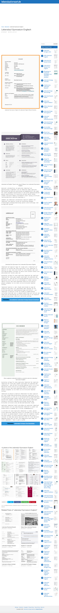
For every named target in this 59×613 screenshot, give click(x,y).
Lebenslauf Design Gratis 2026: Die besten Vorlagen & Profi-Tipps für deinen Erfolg (48, 484)
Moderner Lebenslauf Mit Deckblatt (47, 278)
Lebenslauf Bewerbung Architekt (46, 150)
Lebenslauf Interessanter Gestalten (47, 526)
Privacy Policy (31, 607)
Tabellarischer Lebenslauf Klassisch (47, 87)
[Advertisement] (29, 16)
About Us (42, 607)
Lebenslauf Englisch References (46, 584)
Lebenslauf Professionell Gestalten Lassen (48, 365)
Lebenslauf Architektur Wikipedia (46, 327)
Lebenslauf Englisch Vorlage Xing (48, 176)
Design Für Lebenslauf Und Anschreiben (47, 160)
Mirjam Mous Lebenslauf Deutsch (28, 527)
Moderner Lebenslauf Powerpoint (46, 404)
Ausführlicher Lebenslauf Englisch (47, 547)
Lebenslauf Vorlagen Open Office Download (48, 188)
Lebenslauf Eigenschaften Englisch (47, 139)
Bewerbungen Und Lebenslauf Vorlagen (48, 182)
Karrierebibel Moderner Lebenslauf (47, 451)
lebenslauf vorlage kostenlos (29, 609)
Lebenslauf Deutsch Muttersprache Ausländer (48, 513)
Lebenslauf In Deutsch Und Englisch (47, 67)
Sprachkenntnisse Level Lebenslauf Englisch (48, 478)
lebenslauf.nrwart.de (11, 1)
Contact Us (21, 607)
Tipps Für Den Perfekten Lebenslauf (47, 392)
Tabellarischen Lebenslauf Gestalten (47, 375)
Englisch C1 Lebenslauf (26, 545)
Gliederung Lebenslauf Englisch (46, 440)
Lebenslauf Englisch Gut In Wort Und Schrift (48, 386)
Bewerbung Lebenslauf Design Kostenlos (48, 507)
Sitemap (16, 607)
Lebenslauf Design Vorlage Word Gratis (48, 310)
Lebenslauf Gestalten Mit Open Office (48, 338)
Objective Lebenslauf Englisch (46, 472)
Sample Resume (39, 609)
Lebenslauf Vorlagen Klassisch (9, 545)
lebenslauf (4, 32)
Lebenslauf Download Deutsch (9, 527)
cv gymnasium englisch (8, 505)
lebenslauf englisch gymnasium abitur (20, 505)
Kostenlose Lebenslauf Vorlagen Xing (47, 566)
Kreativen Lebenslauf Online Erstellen (48, 305)
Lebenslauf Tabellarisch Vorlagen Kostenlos (48, 257)
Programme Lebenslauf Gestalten (47, 553)
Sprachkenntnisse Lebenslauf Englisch (48, 252)
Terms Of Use (37, 607)
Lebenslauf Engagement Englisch (47, 236)
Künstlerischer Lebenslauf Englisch (47, 219)
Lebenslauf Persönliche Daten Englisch (48, 230)
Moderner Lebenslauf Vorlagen (46, 321)
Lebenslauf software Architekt (8, 564)
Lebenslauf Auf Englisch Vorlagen (28, 564)
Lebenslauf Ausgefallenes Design (47, 398)
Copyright (26, 607)
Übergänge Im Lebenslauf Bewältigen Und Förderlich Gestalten (48, 74)
